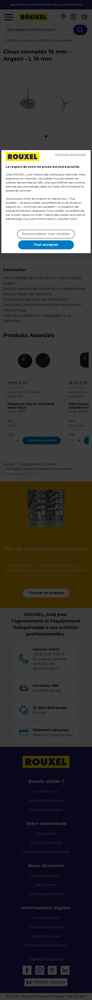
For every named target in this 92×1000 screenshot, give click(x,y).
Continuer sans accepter (70, 154)
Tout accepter (46, 245)
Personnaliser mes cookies (46, 234)
